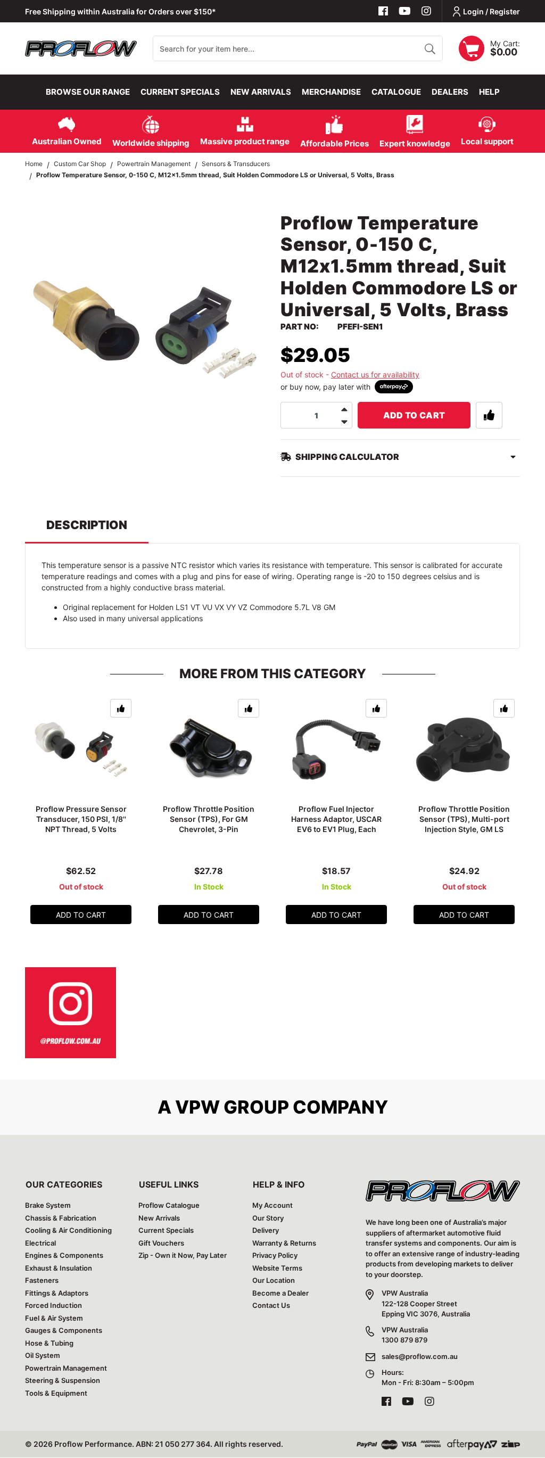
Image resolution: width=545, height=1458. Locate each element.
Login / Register (491, 11)
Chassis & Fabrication (60, 1218)
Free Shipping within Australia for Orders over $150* (120, 11)
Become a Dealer (280, 1293)
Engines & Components (64, 1255)
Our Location (273, 1280)
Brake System (48, 1205)
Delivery (265, 1230)
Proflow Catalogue (169, 1205)
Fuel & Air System (54, 1318)
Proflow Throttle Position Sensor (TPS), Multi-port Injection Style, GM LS (464, 819)
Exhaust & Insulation (58, 1268)
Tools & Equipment (56, 1393)
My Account (272, 1205)
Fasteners (42, 1280)
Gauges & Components (63, 1330)
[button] (489, 415)
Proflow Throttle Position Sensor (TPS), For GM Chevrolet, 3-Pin (208, 819)
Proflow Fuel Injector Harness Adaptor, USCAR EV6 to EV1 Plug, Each (336, 819)
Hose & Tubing (49, 1343)
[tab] (86, 529)
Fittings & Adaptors (56, 1293)
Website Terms (277, 1268)
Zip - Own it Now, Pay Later (182, 1255)
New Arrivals (260, 92)
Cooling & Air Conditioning (68, 1230)
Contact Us (271, 1305)
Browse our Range (88, 92)
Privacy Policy (275, 1255)
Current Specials (180, 92)
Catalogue (396, 92)
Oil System (42, 1355)
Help (489, 92)
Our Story (268, 1218)
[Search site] (429, 48)
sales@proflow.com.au (420, 1356)
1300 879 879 (404, 1340)
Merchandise (331, 92)
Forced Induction (53, 1305)
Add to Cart (414, 415)
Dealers (450, 92)
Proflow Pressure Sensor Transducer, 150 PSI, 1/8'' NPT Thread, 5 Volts (81, 819)
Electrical (40, 1243)
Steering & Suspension (62, 1380)
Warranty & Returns (284, 1243)
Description (86, 525)
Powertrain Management (66, 1368)
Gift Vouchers (161, 1243)
